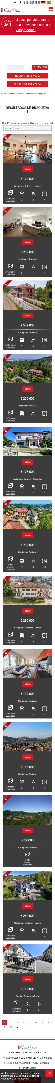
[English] (32, 2)
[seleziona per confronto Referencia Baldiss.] (6, 357)
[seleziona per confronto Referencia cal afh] (6, 211)
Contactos (44, 1063)
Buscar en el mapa (27, 75)
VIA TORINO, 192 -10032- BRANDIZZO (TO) (28, 1052)
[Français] (37, 2)
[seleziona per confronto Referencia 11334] (6, 284)
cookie (20, 1076)
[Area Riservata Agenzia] (14, 2)
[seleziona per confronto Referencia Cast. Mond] (6, 726)
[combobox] (27, 128)
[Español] (49, 2)
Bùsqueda (40, 67)
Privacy (35, 1063)
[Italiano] (26, 2)
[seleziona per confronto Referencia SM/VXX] (6, 138)
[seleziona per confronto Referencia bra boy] (6, 431)
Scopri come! (25, 30)
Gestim (33, 1068)
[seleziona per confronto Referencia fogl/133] (6, 875)
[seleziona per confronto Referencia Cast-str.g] (6, 579)
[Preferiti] (20, 2)
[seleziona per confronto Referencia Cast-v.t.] (6, 653)
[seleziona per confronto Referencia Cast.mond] (6, 799)
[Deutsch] (43, 2)
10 (11, 1027)
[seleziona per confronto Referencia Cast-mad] (6, 504)
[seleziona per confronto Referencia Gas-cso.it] (6, 948)
